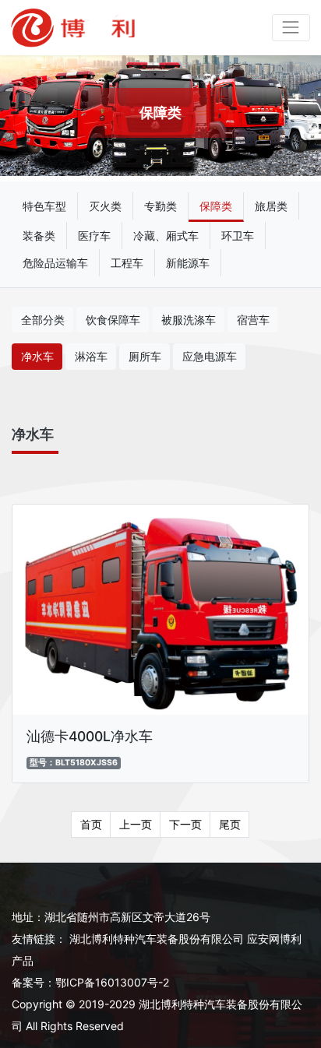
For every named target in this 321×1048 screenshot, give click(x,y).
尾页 (230, 824)
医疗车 (94, 235)
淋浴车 (91, 356)
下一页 (185, 824)
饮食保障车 (113, 319)
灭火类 (105, 206)
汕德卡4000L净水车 (89, 736)
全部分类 (43, 319)
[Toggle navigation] (291, 27)
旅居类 (271, 206)
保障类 (215, 206)
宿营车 (253, 319)
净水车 (37, 356)
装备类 (39, 235)
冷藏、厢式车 (166, 235)
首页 (91, 824)
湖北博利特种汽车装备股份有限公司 (156, 938)
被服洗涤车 (188, 319)
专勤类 (160, 206)
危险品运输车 (55, 262)
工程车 (127, 262)
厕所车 (145, 356)
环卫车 (237, 235)
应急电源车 (209, 356)
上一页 (135, 824)
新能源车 (188, 262)
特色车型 (44, 206)
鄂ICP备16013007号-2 (112, 982)
